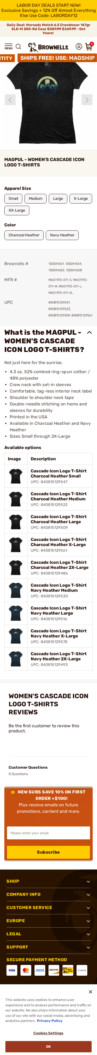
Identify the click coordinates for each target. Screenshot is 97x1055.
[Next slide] (87, 99)
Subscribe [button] (48, 852)
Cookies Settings (48, 1033)
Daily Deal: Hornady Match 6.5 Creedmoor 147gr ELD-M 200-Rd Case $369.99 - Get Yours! (48, 29)
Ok (48, 1047)
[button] (8, 46)
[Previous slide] (10, 99)
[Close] (90, 992)
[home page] (48, 47)
